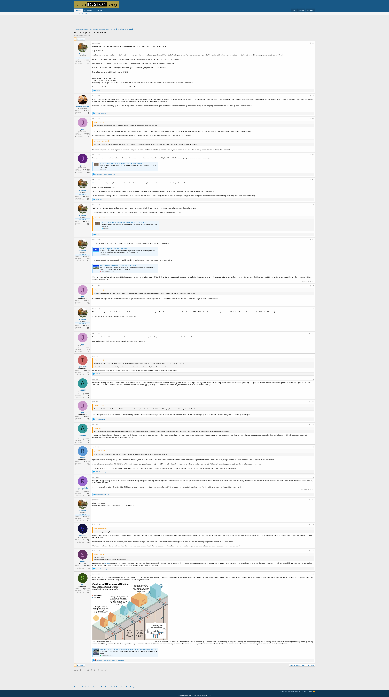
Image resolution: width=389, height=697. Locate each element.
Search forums (86, 14)
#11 (313, 356)
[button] (93, 10)
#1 (313, 43)
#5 (313, 179)
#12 (313, 379)
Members (100, 10)
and (100, 113)
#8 (313, 286)
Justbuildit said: (98, 218)
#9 (313, 308)
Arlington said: (98, 122)
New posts (77, 14)
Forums (78, 10)
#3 (313, 118)
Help (310, 691)
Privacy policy (303, 691)
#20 (313, 574)
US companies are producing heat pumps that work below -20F (122, 163)
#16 (313, 477)
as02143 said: (98, 406)
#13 (313, 402)
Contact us (283, 691)
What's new (88, 10)
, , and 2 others (110, 660)
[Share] (310, 43)
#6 (313, 204)
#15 (313, 447)
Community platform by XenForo (194, 695)
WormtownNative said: (100, 141)
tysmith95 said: (98, 451)
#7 (313, 240)
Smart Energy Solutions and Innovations (114, 249)
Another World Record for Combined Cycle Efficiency (118, 265)
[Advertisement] (194, 23)
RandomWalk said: (99, 529)
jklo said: (96, 428)
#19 (313, 550)
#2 (313, 96)
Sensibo (107, 563)
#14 (313, 424)
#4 (313, 154)
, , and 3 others (105, 174)
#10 (313, 333)
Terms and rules (293, 691)
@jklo (94, 183)
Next (81, 39)
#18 (313, 524)
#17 (313, 500)
